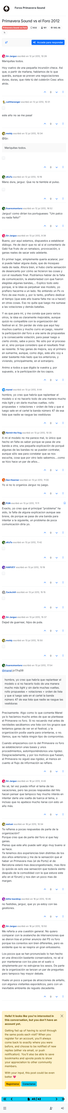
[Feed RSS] (4, 32)
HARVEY (10, 567)
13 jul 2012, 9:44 (33, 389)
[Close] (62, 1016)
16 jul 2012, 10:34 (34, 824)
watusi (9, 824)
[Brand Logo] (7, 8)
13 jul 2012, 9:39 (37, 235)
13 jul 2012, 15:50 (34, 640)
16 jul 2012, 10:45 (42, 899)
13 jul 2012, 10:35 (43, 432)
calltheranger (13, 102)
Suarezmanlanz (14, 208)
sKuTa (9, 176)
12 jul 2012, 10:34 (34, 133)
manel (9, 389)
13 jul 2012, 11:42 (33, 542)
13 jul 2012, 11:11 (31, 503)
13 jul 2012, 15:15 (37, 592)
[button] (4, 1108)
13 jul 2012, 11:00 (40, 480)
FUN (8, 503)
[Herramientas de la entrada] (63, 92)
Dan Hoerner (12, 480)
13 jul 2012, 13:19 (36, 567)
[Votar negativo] (57, 92)
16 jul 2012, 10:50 (38, 926)
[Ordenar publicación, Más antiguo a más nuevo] (6, 42)
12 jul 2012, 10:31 (41, 102)
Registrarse (12, 1083)
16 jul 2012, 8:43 (37, 781)
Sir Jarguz (11, 56)
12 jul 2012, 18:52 (43, 208)
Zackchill (11, 592)
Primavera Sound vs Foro (15, 27)
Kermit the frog (14, 432)
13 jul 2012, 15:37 (38, 617)
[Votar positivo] (45, 92)
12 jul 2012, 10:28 (38, 56)
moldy (9, 133)
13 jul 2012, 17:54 (43, 665)
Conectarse (29, 1083)
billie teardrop (13, 899)
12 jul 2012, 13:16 (33, 176)
